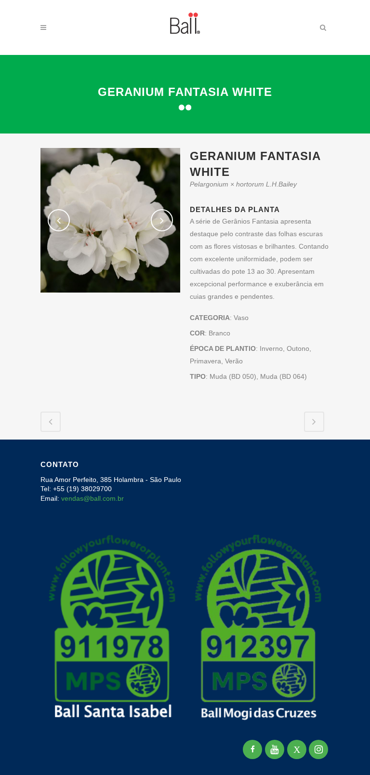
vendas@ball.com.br (92, 498)
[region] (125, 699)
